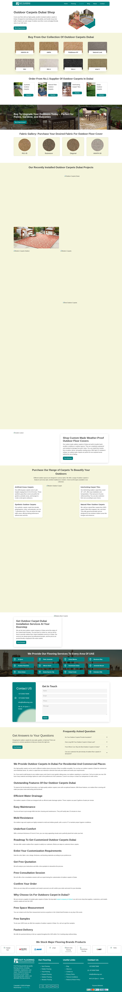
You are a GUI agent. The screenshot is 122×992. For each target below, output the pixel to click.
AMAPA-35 (24, 52)
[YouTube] (53, 986)
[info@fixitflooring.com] (16, 702)
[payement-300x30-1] (97, 990)
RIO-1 (49, 69)
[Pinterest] (49, 986)
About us (69, 969)
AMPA (49, 52)
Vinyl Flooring (46, 971)
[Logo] (23, 3)
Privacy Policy (70, 974)
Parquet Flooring (47, 974)
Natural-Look (97, 52)
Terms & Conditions (72, 977)
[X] (45, 986)
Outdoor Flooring (47, 977)
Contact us (69, 971)
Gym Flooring (46, 966)
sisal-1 (97, 69)
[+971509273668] (16, 694)
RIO (24, 69)
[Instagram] (41, 986)
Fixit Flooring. (25, 987)
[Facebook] (57, 986)
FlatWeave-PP (73, 52)
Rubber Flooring (46, 969)
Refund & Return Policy (73, 979)
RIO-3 (73, 69)
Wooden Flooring (47, 979)
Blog (67, 966)
